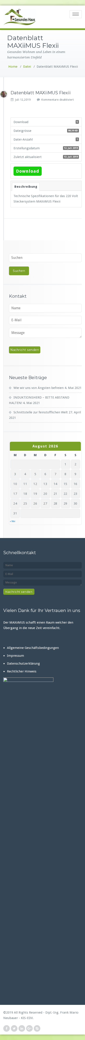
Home (12, 67)
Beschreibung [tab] (25, 187)
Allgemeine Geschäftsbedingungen (33, 648)
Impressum (15, 656)
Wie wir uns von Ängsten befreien (39, 388)
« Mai (12, 521)
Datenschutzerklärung (23, 663)
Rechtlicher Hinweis (21, 671)
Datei (27, 67)
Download (27, 171)
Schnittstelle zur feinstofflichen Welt (41, 412)
